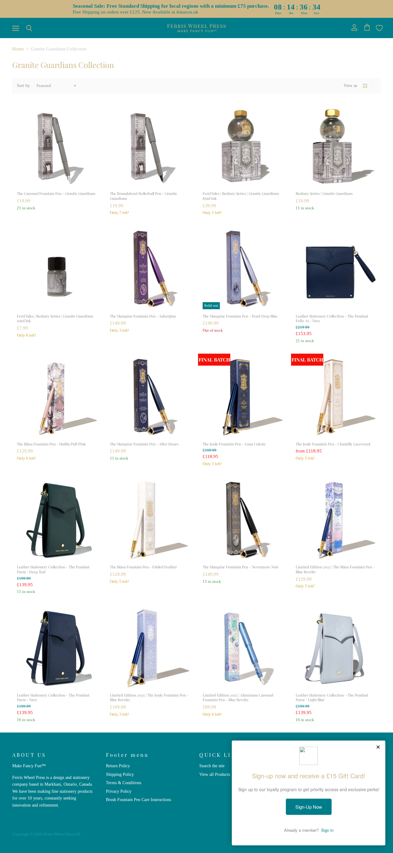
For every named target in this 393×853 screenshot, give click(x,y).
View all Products (214, 774)
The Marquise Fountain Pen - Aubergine (143, 316)
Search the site (211, 765)
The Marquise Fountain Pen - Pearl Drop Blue (240, 316)
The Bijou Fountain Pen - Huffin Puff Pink (51, 443)
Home (18, 48)
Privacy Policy (118, 791)
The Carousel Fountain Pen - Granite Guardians (56, 193)
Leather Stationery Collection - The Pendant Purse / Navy (53, 697)
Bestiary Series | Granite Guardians (324, 193)
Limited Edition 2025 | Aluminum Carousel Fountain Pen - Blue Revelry (238, 697)
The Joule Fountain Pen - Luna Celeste (234, 443)
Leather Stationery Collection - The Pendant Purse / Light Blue (332, 697)
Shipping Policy (120, 774)
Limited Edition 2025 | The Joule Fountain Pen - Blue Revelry (149, 697)
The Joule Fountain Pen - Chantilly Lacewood (333, 443)
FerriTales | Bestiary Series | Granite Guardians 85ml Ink (241, 196)
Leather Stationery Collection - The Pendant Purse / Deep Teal (53, 569)
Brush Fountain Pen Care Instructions (138, 799)
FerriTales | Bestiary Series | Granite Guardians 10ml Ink (55, 318)
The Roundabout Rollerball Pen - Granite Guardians (143, 196)
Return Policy (118, 765)
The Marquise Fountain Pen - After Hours (144, 443)
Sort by (23, 85)
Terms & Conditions (123, 782)
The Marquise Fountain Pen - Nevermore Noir (240, 566)
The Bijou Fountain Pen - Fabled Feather (143, 566)
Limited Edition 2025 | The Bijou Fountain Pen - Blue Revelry (335, 569)
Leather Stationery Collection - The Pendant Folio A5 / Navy (332, 318)
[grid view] (365, 86)
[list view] (373, 86)
